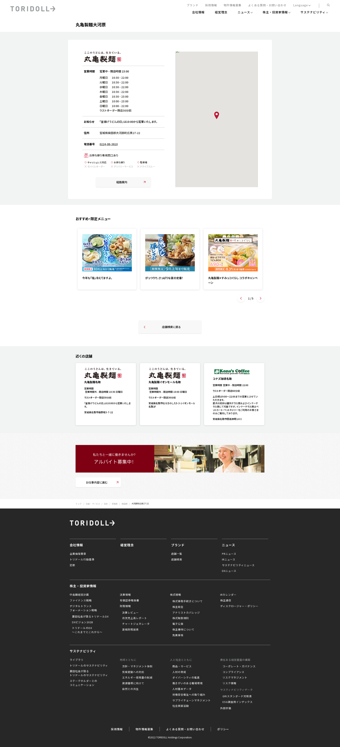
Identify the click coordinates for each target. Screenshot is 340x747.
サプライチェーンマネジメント (191, 700)
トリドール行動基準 (82, 559)
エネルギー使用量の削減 (137, 677)
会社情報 (76, 545)
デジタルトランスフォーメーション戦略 (83, 608)
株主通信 (225, 600)
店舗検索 (176, 559)
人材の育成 (179, 672)
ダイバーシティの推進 (186, 677)
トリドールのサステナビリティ (89, 665)
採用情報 (211, 5)
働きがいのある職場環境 (187, 683)
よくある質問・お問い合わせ (267, 5)
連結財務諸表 (130, 629)
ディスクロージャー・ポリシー (239, 606)
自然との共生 (130, 689)
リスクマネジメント (235, 677)
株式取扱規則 (180, 618)
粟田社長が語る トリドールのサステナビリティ (89, 673)
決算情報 (125, 594)
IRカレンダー (228, 594)
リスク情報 (229, 683)
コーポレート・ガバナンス (239, 666)
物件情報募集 (232, 5)
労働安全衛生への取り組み (188, 694)
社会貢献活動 (180, 706)
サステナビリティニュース (238, 565)
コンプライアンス (233, 672)
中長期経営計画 (79, 594)
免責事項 (177, 635)
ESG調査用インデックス (238, 702)
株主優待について (183, 629)
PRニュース (229, 554)
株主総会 (177, 607)
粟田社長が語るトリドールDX (90, 616)
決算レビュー (130, 612)
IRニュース (228, 559)
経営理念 (127, 545)
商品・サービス (182, 666)
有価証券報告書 (129, 600)
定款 (72, 565)
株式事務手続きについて (187, 601)
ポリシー (223, 729)
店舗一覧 (176, 554)
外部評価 (225, 708)
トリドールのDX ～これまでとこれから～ (87, 630)
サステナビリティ (83, 651)
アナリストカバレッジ (186, 612)
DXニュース (229, 571)
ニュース (228, 545)
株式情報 (175, 594)
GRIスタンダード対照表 (237, 696)
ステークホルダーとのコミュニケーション (83, 683)
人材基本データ (182, 689)
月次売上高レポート (134, 618)
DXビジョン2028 (82, 622)
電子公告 (177, 624)
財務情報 (125, 606)
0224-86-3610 (109, 144)
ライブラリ (76, 660)
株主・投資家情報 (83, 585)
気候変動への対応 (133, 672)
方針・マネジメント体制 (137, 666)
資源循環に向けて (133, 683)
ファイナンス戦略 (81, 600)
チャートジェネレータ (136, 624)
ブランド (193, 5)
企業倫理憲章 (78, 554)
